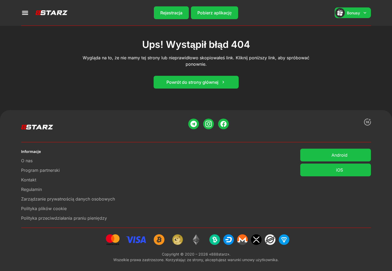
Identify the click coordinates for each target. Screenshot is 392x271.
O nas (27, 160)
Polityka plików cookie (44, 208)
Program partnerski (40, 170)
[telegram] (193, 124)
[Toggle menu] (25, 13)
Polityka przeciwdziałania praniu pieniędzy (64, 218)
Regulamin (31, 189)
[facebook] (223, 124)
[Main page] (51, 12)
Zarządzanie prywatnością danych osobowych (68, 199)
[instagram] (208, 124)
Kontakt (28, 179)
